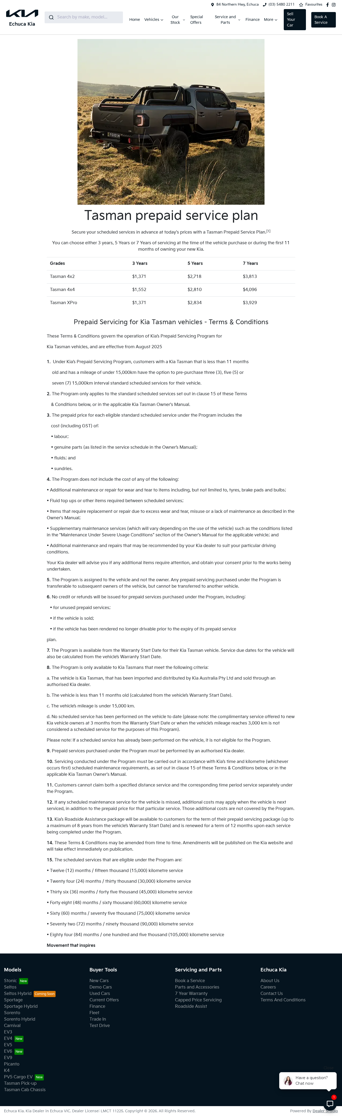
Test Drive (100, 1025)
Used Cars (100, 993)
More (268, 19)
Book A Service (321, 20)
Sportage (13, 1000)
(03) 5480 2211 (282, 4)
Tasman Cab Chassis (25, 1089)
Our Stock (175, 20)
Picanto (12, 1064)
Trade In (98, 1019)
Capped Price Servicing (198, 1000)
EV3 (8, 1032)
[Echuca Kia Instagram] (335, 5)
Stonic (10, 980)
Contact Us (272, 993)
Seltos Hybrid (18, 993)
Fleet (94, 1013)
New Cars (99, 980)
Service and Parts (225, 20)
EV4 (8, 1038)
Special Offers (196, 20)
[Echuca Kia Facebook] (328, 5)
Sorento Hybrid (19, 1019)
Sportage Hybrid (21, 1006)
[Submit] (51, 17)
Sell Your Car (291, 20)
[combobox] (84, 17)
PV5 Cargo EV (18, 1077)
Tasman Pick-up (20, 1083)
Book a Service (190, 980)
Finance (253, 19)
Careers (268, 987)
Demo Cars (101, 987)
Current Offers (104, 1000)
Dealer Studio (325, 1111)
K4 (7, 1070)
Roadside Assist (191, 1006)
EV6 (8, 1051)
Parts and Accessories (197, 987)
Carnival (12, 1025)
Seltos (10, 987)
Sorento (12, 1013)
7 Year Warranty (191, 993)
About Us (270, 980)
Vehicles (151, 19)
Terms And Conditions (283, 1000)
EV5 (8, 1045)
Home (134, 19)
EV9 (8, 1057)
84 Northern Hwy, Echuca (237, 4)
